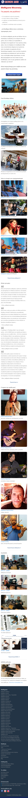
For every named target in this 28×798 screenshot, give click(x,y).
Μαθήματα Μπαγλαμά (6, 723)
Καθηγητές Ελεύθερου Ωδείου (7, 763)
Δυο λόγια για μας (5, 772)
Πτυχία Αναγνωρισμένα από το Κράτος (9, 752)
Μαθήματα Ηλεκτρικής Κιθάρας (8, 709)
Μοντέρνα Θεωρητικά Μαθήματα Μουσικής (10, 739)
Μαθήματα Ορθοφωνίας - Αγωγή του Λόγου (10, 729)
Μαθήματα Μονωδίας (5, 712)
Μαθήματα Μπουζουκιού (6, 707)
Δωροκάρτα (3, 755)
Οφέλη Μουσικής (4, 750)
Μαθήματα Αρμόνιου (5, 715)
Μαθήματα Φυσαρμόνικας (6, 704)
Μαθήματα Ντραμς (5, 696)
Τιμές (2, 747)
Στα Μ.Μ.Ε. (3, 777)
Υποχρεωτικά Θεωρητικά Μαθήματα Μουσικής (11, 740)
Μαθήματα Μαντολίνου (6, 726)
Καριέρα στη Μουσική (5, 753)
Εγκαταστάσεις (4, 773)
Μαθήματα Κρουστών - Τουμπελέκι (8, 728)
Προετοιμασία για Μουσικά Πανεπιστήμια (10, 736)
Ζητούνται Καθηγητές (5, 767)
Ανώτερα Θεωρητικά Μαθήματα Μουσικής (10, 737)
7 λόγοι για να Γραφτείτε (6, 749)
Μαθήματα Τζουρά (5, 724)
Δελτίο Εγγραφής (4, 757)
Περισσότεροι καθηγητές (13, 547)
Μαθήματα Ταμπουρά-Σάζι (7, 732)
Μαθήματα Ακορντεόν (5, 713)
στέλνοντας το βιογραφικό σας (16, 682)
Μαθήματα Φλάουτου (5, 702)
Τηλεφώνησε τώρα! (14, 74)
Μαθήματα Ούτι (4, 734)
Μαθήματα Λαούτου (5, 718)
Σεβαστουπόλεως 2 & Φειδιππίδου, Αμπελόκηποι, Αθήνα (14, 783)
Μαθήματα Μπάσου (5, 698)
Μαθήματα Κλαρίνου (5, 721)
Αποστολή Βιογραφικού (6, 765)
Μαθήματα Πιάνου (5, 693)
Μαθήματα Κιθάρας (5, 691)
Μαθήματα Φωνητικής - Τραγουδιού (8, 694)
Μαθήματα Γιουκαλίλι (5, 717)
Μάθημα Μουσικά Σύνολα (6, 710)
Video (2, 778)
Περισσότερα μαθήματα (14, 278)
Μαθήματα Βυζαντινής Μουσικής (8, 731)
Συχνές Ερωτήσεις (5, 746)
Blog (2, 758)
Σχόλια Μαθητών (4, 775)
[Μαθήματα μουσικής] (14, 86)
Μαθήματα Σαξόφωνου (6, 701)
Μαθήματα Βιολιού (5, 699)
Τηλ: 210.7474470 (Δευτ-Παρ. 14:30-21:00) (11, 785)
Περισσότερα (13, 382)
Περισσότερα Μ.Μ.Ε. (14, 656)
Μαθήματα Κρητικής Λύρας (7, 706)
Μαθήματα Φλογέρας (5, 720)
